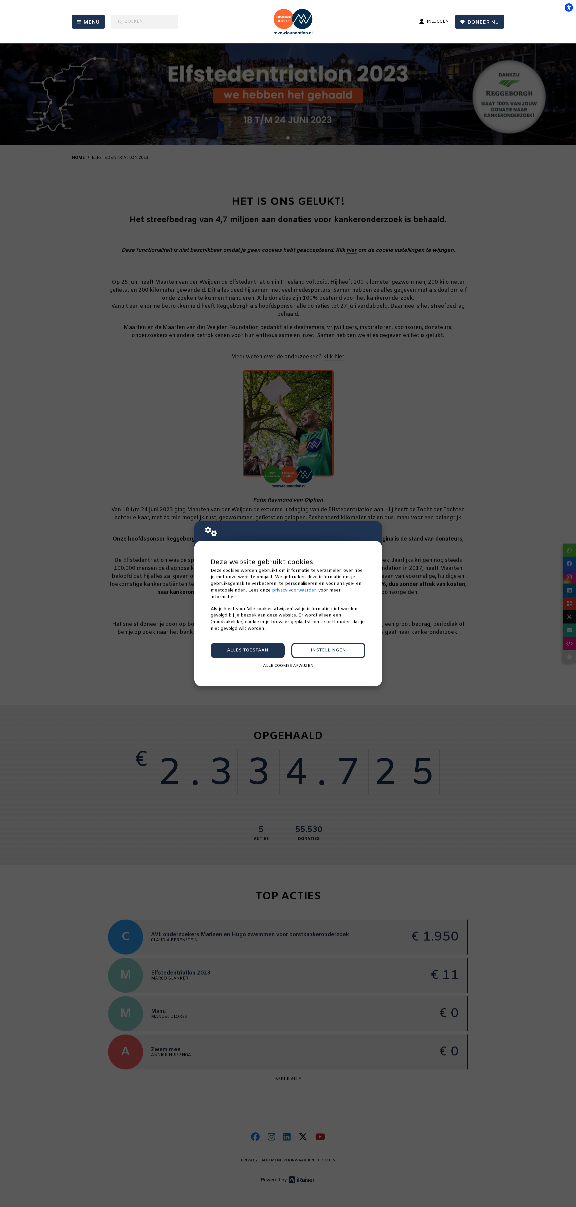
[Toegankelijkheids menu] (569, 7)
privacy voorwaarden (294, 590)
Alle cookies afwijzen (288, 665)
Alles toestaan (247, 650)
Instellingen (328, 650)
